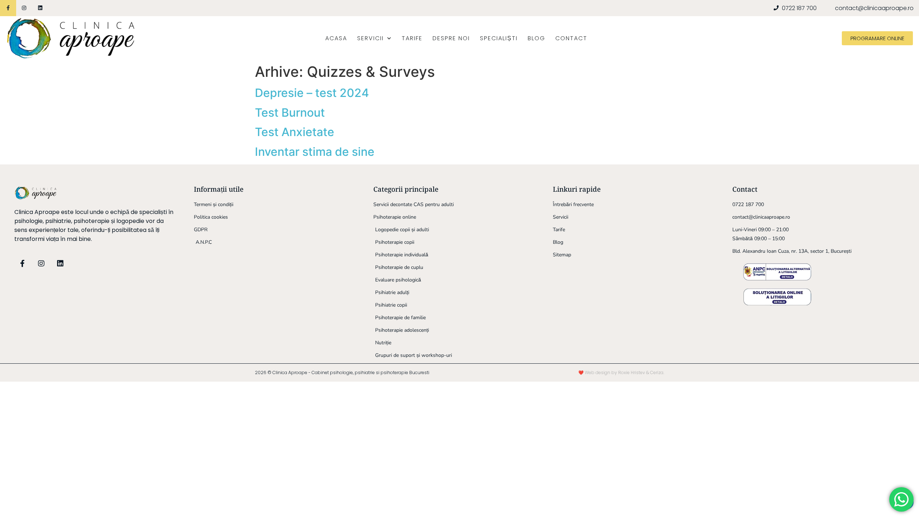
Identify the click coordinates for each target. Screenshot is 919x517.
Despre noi (451, 38)
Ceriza (656, 372)
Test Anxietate (294, 132)
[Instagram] (24, 8)
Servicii (370, 38)
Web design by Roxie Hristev (615, 372)
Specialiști (499, 38)
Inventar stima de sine (314, 152)
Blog (536, 38)
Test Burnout (290, 113)
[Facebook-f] (8, 8)
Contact (571, 38)
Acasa (336, 38)
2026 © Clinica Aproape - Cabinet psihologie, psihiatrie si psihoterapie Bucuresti (342, 372)
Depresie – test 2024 (312, 93)
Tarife (412, 38)
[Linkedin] (40, 8)
